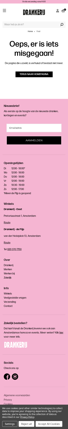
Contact (8, 306)
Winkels (8, 293)
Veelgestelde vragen (15, 297)
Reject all (26, 424)
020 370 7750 (14, 249)
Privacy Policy (27, 416)
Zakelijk (7, 277)
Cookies (8, 404)
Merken (8, 269)
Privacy (8, 399)
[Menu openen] (4, 10)
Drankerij (8, 265)
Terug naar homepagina (34, 74)
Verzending (10, 302)
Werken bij (9, 273)
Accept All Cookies (49, 424)
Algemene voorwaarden (17, 395)
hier (61, 332)
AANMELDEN (34, 140)
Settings (10, 424)
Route (7, 222)
